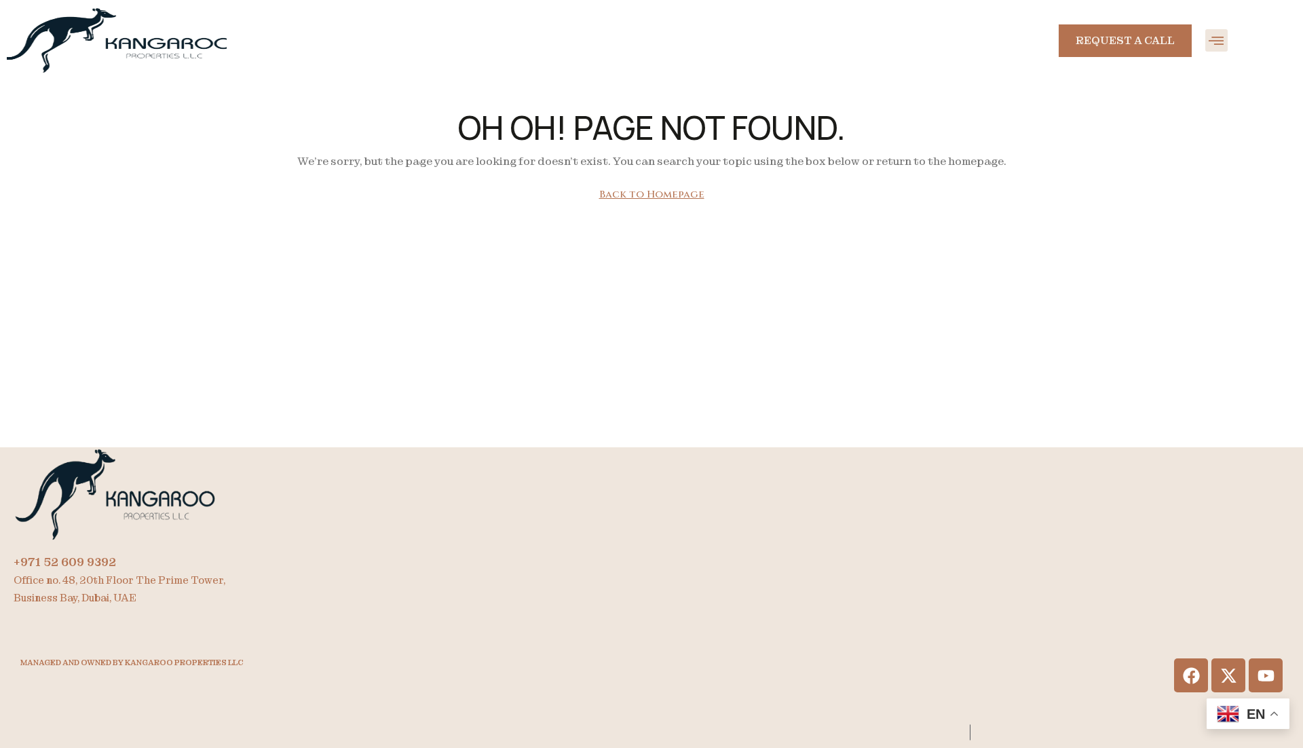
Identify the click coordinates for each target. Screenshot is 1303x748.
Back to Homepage (651, 194)
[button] (1216, 40)
